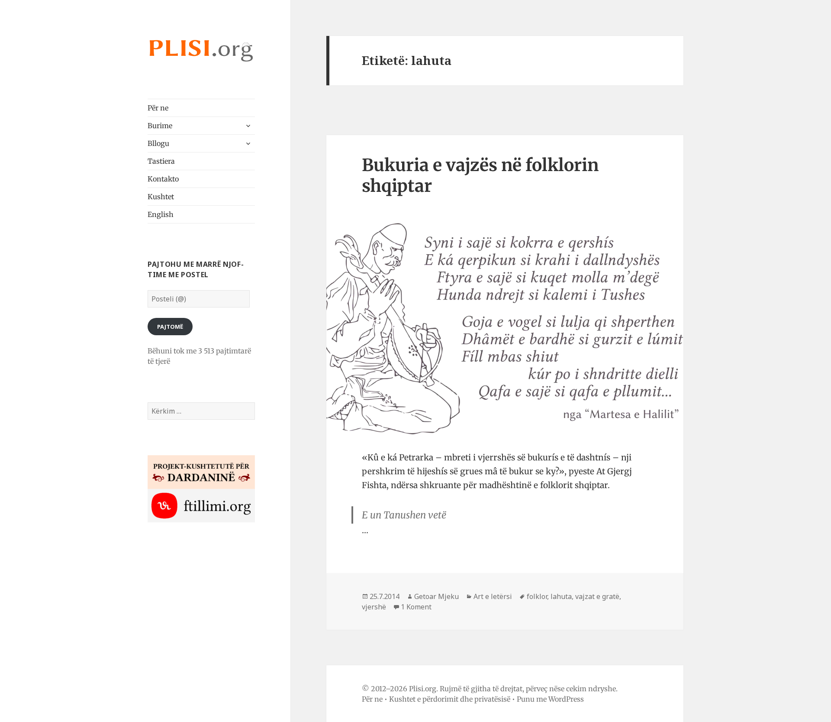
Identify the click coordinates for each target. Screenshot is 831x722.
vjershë (374, 607)
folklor (537, 596)
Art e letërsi (492, 596)
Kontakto (163, 179)
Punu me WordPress (550, 699)
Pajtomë (170, 326)
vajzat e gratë (597, 596)
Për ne (158, 108)
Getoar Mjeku (436, 596)
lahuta (561, 596)
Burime (160, 125)
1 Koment (416, 607)
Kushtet (161, 196)
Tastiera (161, 161)
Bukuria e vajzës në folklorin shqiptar (480, 176)
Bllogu (158, 143)
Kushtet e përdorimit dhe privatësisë (449, 699)
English (161, 214)
